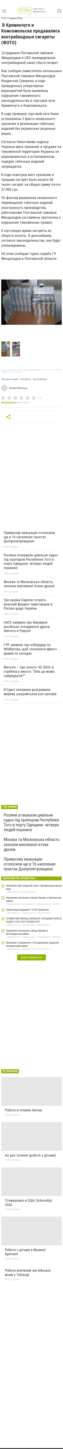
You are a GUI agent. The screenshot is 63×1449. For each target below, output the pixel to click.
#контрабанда (40, 379)
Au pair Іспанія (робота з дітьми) (30, 1155)
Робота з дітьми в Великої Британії (25, 1252)
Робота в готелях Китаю (23, 1110)
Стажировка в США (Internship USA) (28, 1202)
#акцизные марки (10, 379)
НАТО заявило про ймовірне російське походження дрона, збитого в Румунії (27, 626)
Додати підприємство (31, 957)
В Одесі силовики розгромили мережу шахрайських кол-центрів (30, 692)
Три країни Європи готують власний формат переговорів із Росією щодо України (28, 604)
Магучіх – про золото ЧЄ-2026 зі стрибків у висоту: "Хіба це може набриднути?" (29, 671)
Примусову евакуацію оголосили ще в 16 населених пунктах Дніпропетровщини (29, 537)
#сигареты (25, 379)
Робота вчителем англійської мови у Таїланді (27, 1272)
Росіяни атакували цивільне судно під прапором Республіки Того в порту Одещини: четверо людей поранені (31, 561)
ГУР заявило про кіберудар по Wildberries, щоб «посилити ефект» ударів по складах (30, 649)
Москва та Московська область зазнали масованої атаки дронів (29, 584)
